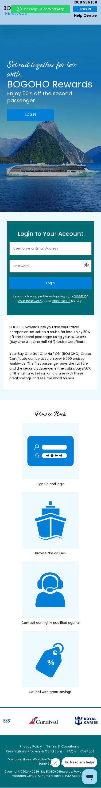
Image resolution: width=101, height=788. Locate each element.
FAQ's (71, 751)
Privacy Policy (31, 746)
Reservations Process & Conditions (34, 751)
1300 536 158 (61, 301)
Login (50, 283)
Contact (87, 751)
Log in (85, 9)
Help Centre (85, 15)
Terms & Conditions (62, 746)
